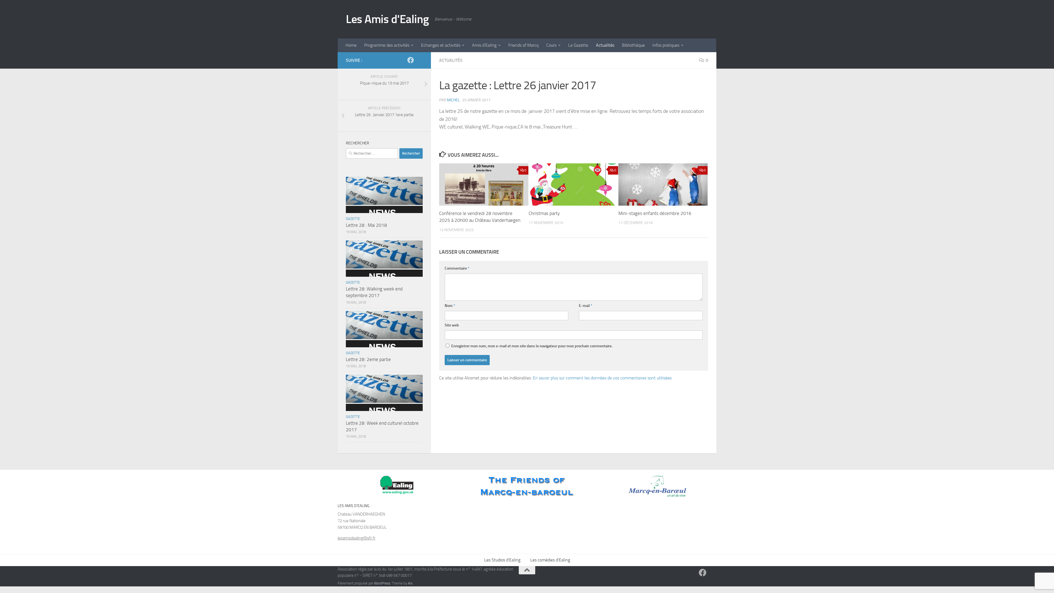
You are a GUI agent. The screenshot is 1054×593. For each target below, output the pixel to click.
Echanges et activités (440, 45)
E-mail (585, 305)
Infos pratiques (665, 45)
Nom (450, 305)
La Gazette (578, 45)
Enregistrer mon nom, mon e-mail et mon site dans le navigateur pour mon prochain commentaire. (531, 346)
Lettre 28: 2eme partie (368, 359)
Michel (453, 100)
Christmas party (544, 213)
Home (351, 45)
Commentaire (457, 268)
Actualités (605, 45)
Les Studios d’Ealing (502, 560)
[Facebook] (410, 60)
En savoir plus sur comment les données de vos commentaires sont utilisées (602, 378)
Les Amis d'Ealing (387, 19)
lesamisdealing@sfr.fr (356, 538)
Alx (410, 583)
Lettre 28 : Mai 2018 (366, 225)
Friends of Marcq (523, 45)
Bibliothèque (633, 45)
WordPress (382, 583)
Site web (452, 325)
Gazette (353, 219)
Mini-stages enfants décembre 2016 (654, 213)
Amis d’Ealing (484, 45)
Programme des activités (386, 45)
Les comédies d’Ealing (550, 560)
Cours (551, 45)
